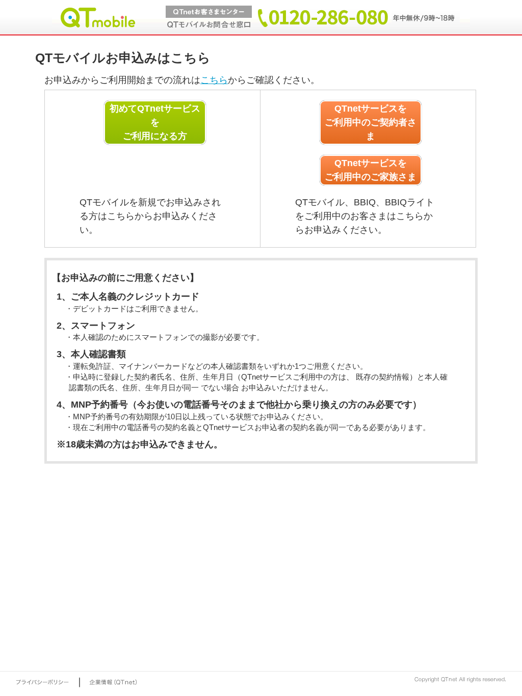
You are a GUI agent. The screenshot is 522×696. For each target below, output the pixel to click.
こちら (214, 80)
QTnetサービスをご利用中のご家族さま (370, 170)
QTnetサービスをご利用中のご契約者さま (370, 122)
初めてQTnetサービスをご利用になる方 (155, 122)
